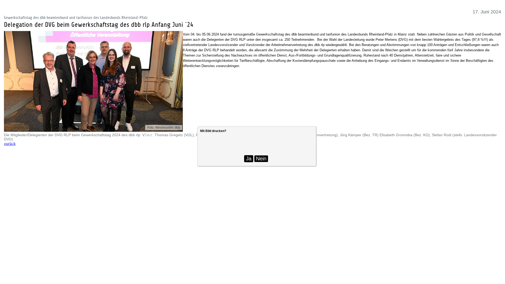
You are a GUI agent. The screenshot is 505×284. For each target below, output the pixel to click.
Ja (248, 158)
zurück (10, 144)
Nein (261, 158)
